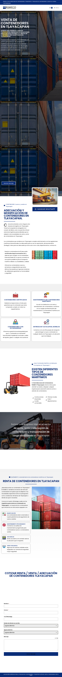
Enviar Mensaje (31, 654)
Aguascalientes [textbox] (9, 626)
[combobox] (31, 625)
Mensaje (6, 636)
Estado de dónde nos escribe (12, 623)
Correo (6, 610)
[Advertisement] (14, 116)
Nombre (6, 603)
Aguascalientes (8, 630)
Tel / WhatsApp (8, 616)
